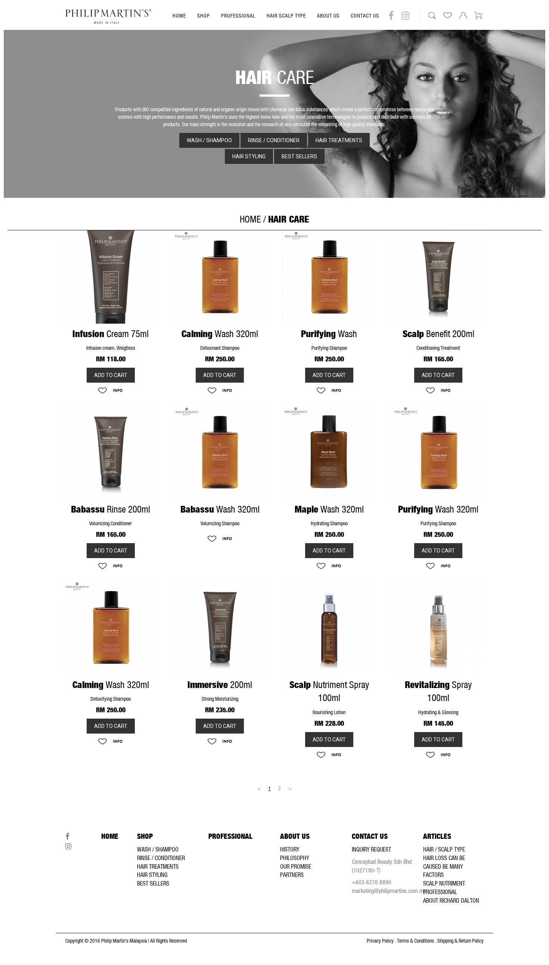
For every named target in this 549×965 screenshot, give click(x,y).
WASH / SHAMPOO (158, 849)
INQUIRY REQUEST (371, 849)
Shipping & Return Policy (460, 941)
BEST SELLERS (153, 883)
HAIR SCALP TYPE (286, 16)
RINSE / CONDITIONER (161, 858)
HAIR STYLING (152, 874)
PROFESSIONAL (238, 16)
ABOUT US (328, 16)
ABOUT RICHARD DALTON (451, 900)
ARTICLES (437, 836)
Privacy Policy (380, 941)
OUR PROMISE (295, 866)
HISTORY (289, 849)
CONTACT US (365, 16)
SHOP (203, 16)
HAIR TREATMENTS (158, 866)
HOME (179, 16)
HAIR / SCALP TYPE (444, 849)
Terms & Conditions (415, 941)
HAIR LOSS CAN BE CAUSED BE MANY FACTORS (444, 866)
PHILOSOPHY (294, 858)
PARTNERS (292, 874)
